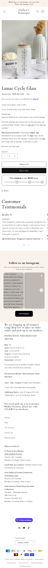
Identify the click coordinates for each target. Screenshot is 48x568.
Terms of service (23, 563)
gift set (31, 125)
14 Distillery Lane (11, 475)
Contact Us (8, 433)
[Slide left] (19, 83)
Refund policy (9, 438)
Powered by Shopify (27, 559)
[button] (4, 11)
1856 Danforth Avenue (13, 454)
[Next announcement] (43, 3)
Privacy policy (11, 563)
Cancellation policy (25, 566)
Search (7, 418)
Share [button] (6, 191)
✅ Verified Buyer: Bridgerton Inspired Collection (21, 239)
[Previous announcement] (4, 3)
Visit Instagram (24, 314)
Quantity (4, 152)
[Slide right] (28, 83)
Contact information (37, 563)
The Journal (9, 428)
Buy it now (24, 171)
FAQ (6, 423)
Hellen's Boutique (15, 559)
